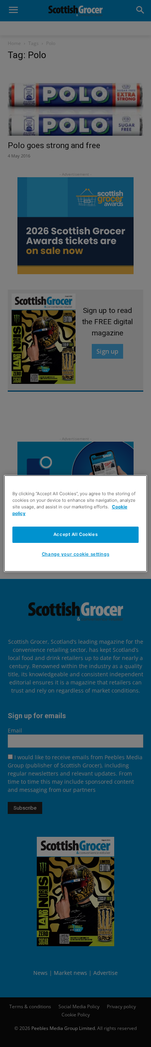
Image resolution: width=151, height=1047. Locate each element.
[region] (76, 523)
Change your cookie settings (75, 554)
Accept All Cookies (75, 534)
